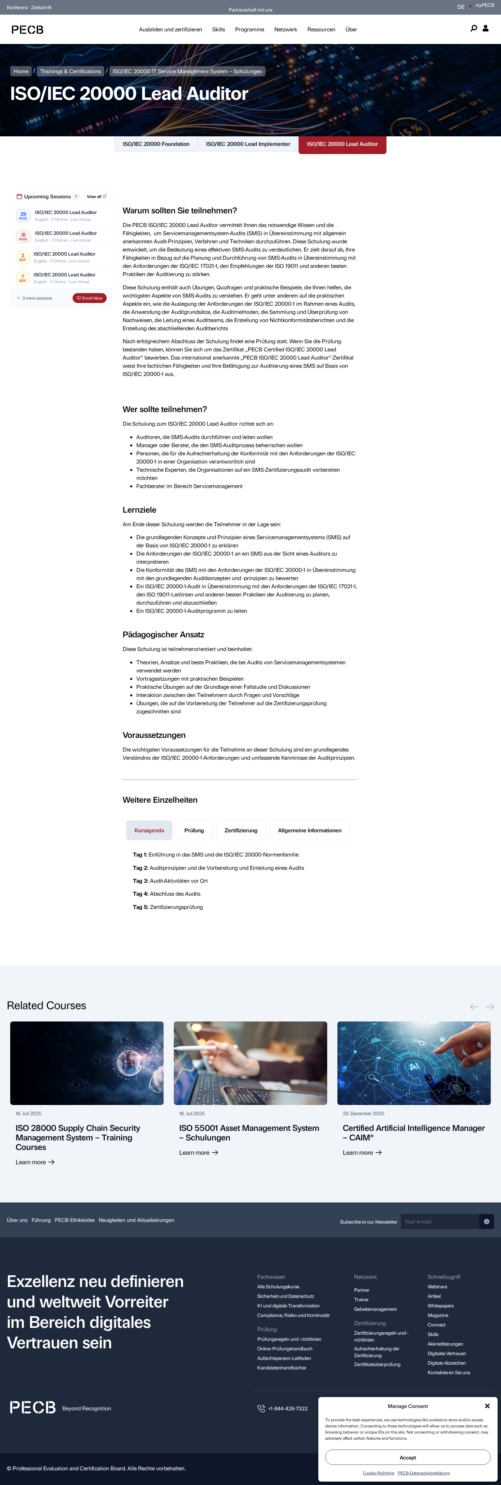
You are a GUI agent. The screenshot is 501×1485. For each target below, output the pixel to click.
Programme (249, 29)
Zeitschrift (41, 7)
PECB (484, 5)
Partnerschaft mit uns (250, 9)
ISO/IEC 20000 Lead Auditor (342, 143)
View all (94, 196)
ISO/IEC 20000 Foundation (156, 143)
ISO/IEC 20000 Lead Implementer (248, 143)
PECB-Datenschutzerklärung (424, 1472)
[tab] (149, 830)
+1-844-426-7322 (288, 1408)
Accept (408, 1457)
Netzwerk (285, 29)
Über (351, 29)
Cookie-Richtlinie (378, 1472)
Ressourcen (321, 29)
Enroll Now (92, 298)
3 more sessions (37, 298)
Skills (218, 29)
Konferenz (18, 7)
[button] (487, 1406)
